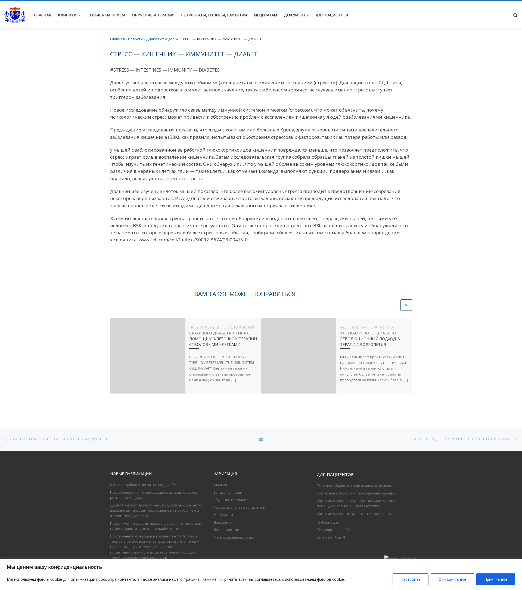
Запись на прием (228, 492)
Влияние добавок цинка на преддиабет (144, 484)
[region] (261, 574)
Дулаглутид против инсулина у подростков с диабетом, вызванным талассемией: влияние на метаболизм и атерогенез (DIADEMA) (156, 510)
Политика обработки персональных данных (354, 485)
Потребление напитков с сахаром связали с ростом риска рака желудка (154, 495)
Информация (328, 522)
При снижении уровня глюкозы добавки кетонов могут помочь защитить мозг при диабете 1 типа (157, 526)
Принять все (495, 579)
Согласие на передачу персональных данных (355, 513)
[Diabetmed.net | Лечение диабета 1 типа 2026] (15, 14)
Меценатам (223, 514)
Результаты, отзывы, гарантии (239, 507)
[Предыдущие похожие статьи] (393, 305)
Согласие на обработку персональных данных (356, 493)
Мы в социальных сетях (233, 537)
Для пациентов (226, 529)
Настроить (410, 579)
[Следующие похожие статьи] (406, 305)
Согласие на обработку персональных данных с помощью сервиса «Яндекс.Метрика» (357, 503)
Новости (135, 38)
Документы (222, 522)
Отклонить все (452, 579)
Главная (117, 38)
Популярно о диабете (335, 529)
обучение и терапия (230, 499)
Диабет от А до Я (160, 38)
